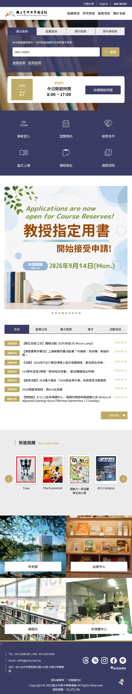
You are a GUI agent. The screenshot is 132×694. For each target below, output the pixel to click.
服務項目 (104, 13)
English (103, 4)
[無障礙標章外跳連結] (118, 668)
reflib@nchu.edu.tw (29, 660)
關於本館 (119, 13)
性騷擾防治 (74, 680)
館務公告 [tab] (41, 329)
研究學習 (89, 13)
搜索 (110, 52)
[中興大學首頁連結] (26, 13)
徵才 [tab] (91, 329)
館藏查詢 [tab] (51, 31)
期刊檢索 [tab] (80, 31)
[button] (53, 313)
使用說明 (34, 62)
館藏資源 (73, 13)
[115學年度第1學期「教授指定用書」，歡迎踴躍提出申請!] (66, 247)
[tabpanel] (66, 371)
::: (1, 9)
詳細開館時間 (103, 90)
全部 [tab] (17, 329)
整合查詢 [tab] (22, 31)
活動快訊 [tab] (115, 329)
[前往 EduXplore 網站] (121, 683)
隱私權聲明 (57, 680)
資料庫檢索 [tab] (110, 31)
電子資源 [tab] (66, 329)
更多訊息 (114, 415)
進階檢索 (19, 62)
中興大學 (89, 4)
